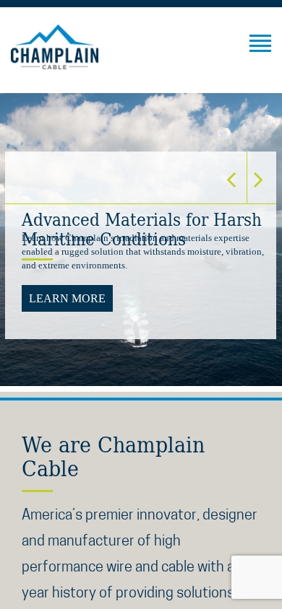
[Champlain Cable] (54, 47)
